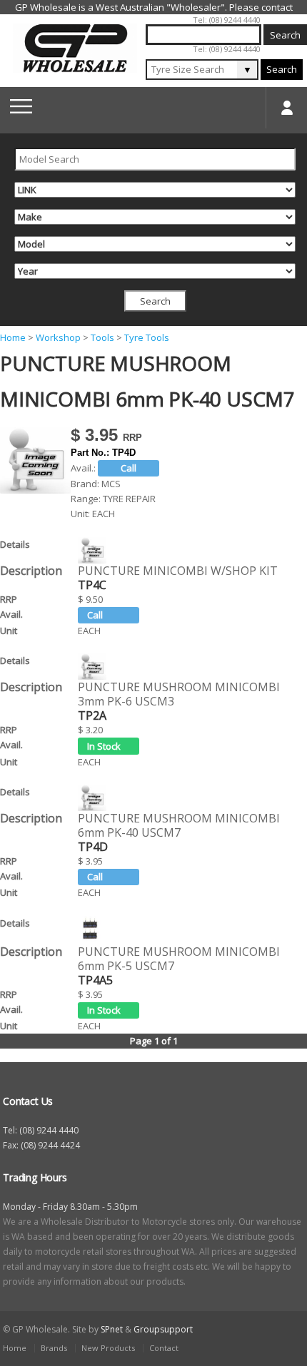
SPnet (112, 1329)
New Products (108, 1347)
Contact (163, 1347)
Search (281, 69)
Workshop (58, 337)
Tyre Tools (146, 337)
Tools (102, 337)
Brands (54, 1347)
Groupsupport (163, 1329)
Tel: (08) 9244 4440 (227, 19)
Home (13, 337)
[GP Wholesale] (75, 48)
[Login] (286, 107)
